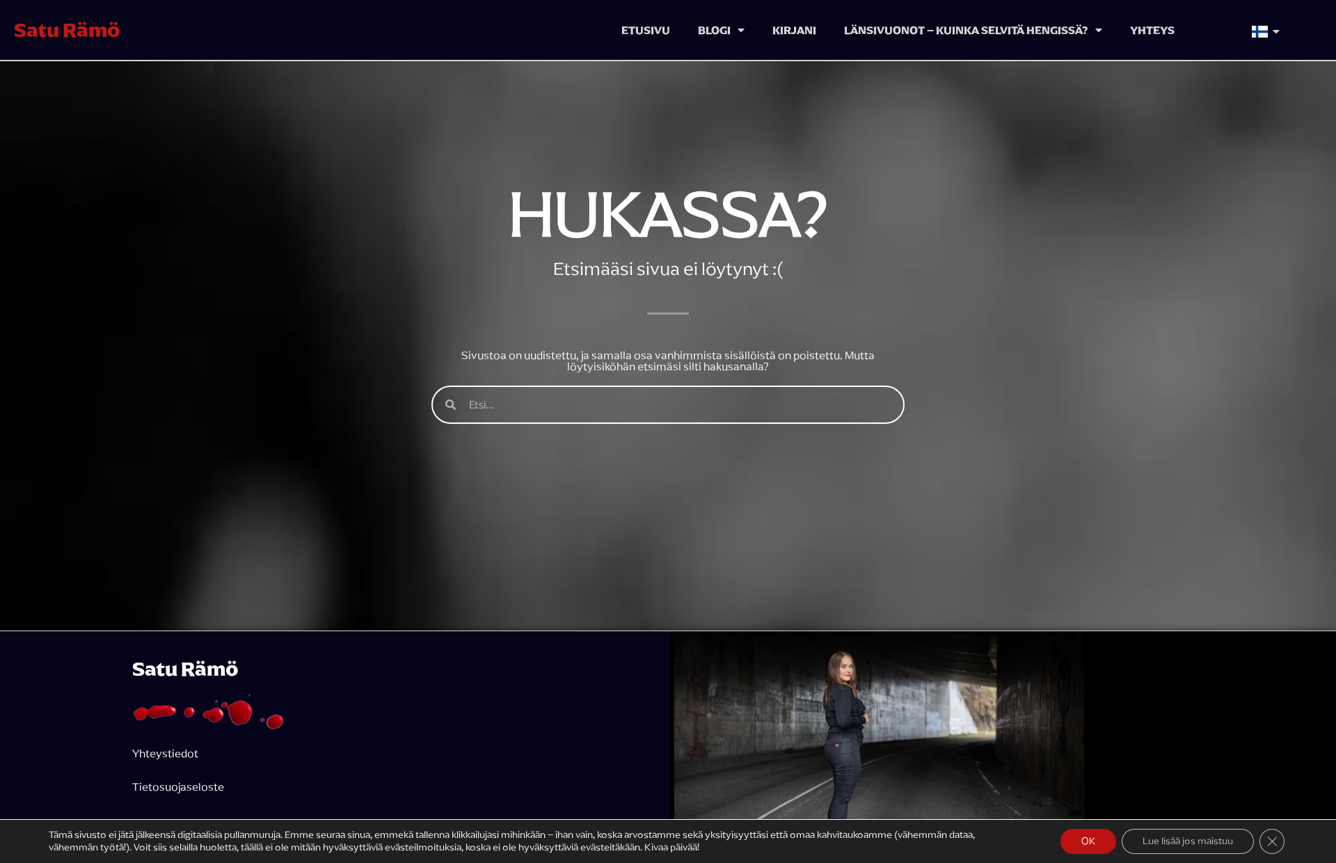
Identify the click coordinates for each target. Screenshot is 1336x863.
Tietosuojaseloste (179, 786)
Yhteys (1152, 30)
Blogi (714, 30)
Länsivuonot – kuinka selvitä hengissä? (966, 30)
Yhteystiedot (165, 753)
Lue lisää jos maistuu (1188, 841)
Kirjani (794, 30)
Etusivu (645, 30)
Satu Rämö (67, 30)
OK (1088, 841)
